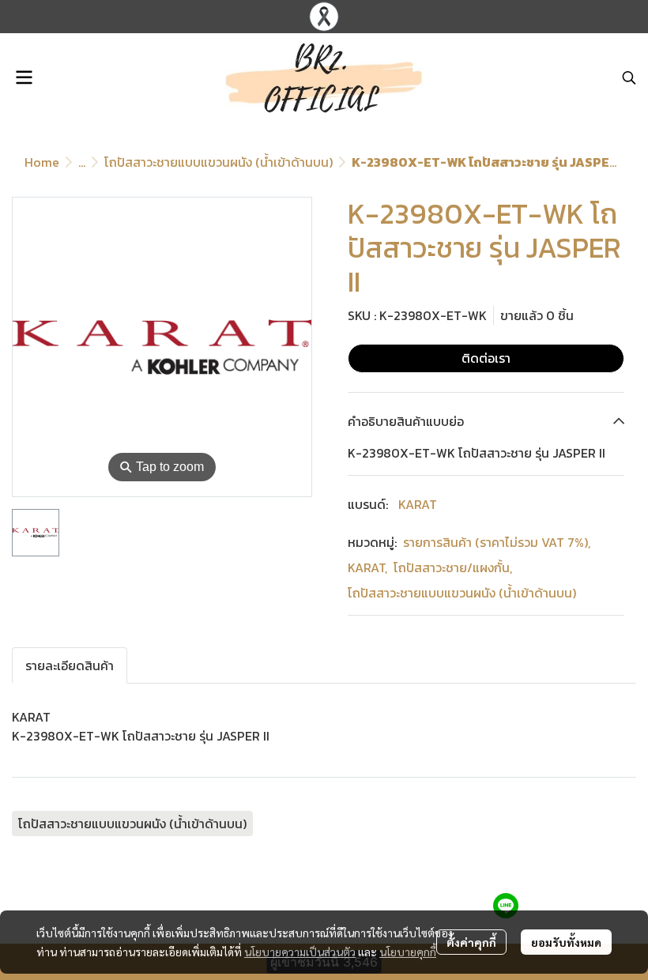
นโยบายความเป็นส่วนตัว (300, 951)
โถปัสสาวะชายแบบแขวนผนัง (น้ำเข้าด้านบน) (218, 162)
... (81, 162)
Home (41, 162)
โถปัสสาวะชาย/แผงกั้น (453, 567)
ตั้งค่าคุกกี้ (471, 942)
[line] (505, 905)
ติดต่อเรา (486, 358)
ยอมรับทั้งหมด (566, 942)
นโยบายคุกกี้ (407, 951)
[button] (629, 77)
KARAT (417, 504)
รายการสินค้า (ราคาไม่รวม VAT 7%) (496, 542)
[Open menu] (24, 77)
